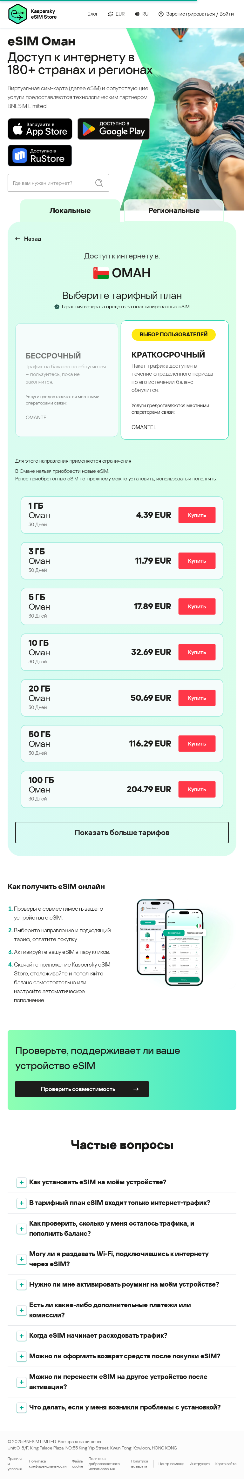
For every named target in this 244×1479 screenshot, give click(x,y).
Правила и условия (15, 1463)
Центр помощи (172, 1464)
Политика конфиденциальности (48, 1464)
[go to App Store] (40, 129)
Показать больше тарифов (122, 832)
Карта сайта (225, 1464)
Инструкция (200, 1464)
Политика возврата (139, 1464)
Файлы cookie (78, 1464)
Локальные (70, 210)
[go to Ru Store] (40, 155)
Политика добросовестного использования (104, 1463)
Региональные (174, 210)
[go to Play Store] (114, 129)
